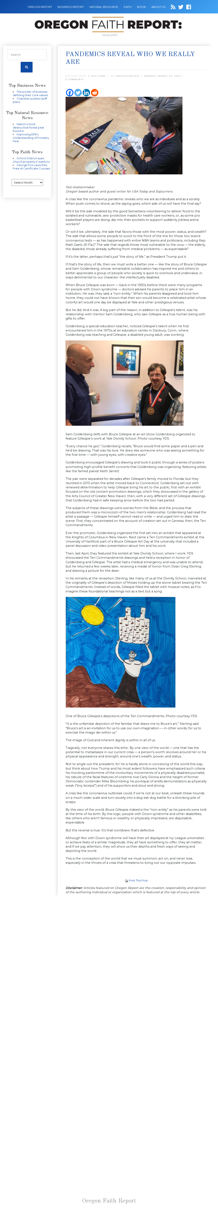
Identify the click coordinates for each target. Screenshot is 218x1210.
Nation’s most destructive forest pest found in (28, 127)
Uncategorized (127, 76)
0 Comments (75, 79)
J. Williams (96, 76)
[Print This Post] (126, 880)
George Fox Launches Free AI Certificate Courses (31, 166)
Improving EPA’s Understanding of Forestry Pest (31, 138)
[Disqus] (136, 953)
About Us (158, 7)
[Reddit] (94, 92)
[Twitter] (78, 92)
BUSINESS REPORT (71, 7)
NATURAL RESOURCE (103, 7)
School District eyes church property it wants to (31, 159)
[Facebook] (69, 92)
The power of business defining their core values (30, 93)
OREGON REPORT (40, 7)
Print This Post (138, 880)
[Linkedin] (86, 92)
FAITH (128, 7)
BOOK (141, 7)
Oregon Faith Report (109, 1201)
